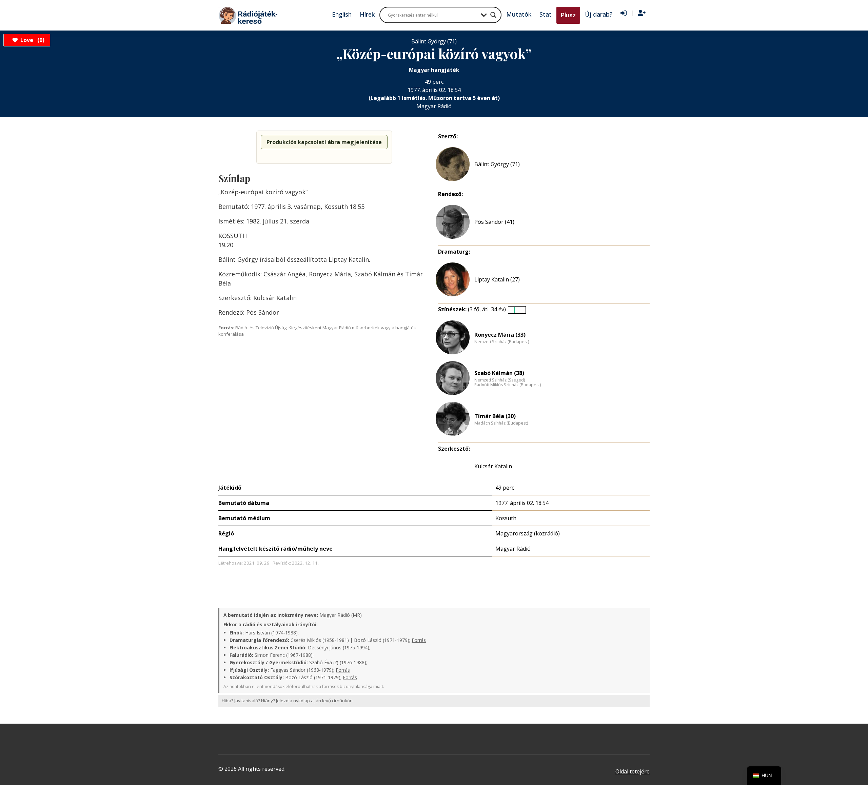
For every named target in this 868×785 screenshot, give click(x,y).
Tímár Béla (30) (495, 416)
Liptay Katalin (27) (497, 279)
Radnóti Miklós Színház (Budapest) (507, 384)
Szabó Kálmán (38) (499, 373)
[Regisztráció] (641, 13)
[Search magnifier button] (493, 15)
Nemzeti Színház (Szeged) (499, 380)
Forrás (419, 640)
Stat (545, 14)
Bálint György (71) (497, 164)
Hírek (367, 14)
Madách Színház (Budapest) (501, 423)
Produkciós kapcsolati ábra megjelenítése (324, 142)
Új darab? (598, 14)
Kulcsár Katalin (493, 466)
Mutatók (518, 14)
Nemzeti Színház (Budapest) (501, 341)
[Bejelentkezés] (623, 13)
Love (31, 40)
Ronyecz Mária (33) (500, 334)
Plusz (568, 15)
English (342, 14)
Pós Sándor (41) (494, 221)
